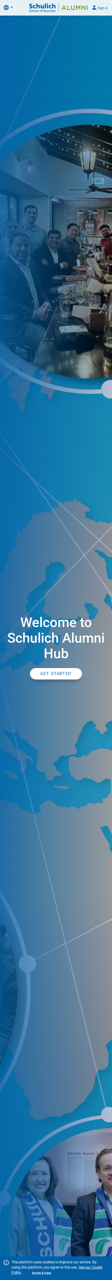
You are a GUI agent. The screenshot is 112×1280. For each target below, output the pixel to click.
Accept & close (41, 1273)
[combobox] (12, 7)
